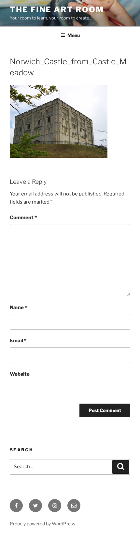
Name (18, 307)
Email (18, 341)
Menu (73, 35)
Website (20, 374)
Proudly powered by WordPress (42, 523)
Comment (23, 217)
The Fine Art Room (57, 9)
